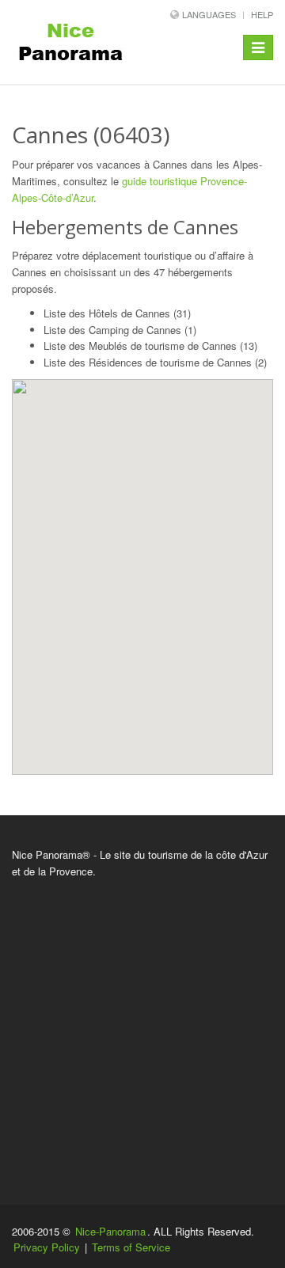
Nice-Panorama (110, 1231)
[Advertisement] (142, 1030)
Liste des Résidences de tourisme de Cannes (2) (155, 362)
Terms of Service (131, 1247)
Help (262, 14)
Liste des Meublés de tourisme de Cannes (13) (150, 345)
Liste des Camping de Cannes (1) (120, 329)
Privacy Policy (46, 1247)
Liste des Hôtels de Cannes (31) (117, 313)
